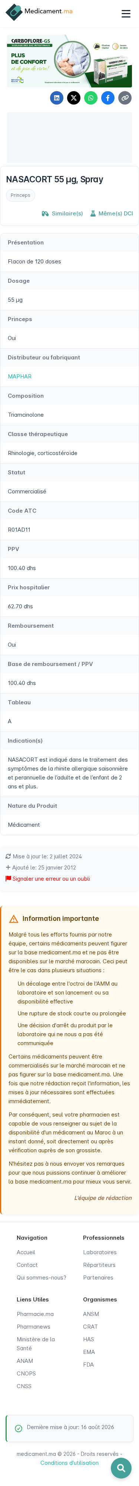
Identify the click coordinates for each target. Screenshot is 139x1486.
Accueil (26, 1252)
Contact (27, 1264)
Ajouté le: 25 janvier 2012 (43, 867)
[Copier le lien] (125, 98)
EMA (89, 1351)
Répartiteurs (99, 1264)
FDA (88, 1364)
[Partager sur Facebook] (108, 98)
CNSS (24, 1386)
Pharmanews (33, 1326)
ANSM (91, 1313)
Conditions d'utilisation (69, 1462)
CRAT (90, 1326)
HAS (88, 1339)
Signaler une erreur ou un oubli (50, 878)
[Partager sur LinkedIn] (56, 98)
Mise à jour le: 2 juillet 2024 (46, 856)
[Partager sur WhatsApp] (90, 98)
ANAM (25, 1360)
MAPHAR (20, 376)
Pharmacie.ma (35, 1313)
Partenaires (98, 1277)
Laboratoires (100, 1252)
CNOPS (26, 1373)
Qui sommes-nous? (41, 1277)
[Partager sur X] (73, 98)
